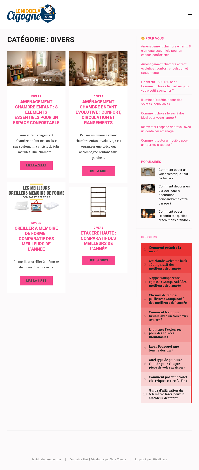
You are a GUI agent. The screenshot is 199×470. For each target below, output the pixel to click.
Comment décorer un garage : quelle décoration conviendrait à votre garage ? (174, 194)
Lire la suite (36, 165)
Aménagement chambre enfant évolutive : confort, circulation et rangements (98, 112)
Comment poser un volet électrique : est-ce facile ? (174, 174)
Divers (36, 96)
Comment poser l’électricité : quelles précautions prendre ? (174, 216)
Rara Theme (118, 459)
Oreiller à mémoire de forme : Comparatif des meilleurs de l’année (36, 239)
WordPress (160, 459)
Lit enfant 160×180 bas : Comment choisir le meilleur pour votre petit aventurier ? (165, 86)
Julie (48, 79)
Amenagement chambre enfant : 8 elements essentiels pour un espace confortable (36, 112)
